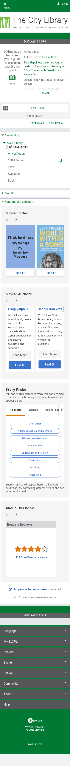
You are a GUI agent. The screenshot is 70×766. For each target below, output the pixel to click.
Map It (9, 193)
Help (7, 704)
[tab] (15, 410)
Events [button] (8, 662)
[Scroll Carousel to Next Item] (16, 219)
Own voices (35, 460)
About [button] (7, 694)
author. (44, 57)
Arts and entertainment (35, 438)
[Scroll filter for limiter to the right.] (61, 410)
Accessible (35, 474)
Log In (64, 3)
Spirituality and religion (35, 452)
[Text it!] (60, 160)
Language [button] (10, 631)
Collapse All (57, 123)
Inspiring (35, 467)
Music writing (35, 445)
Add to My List (34, 115)
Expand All (38, 123)
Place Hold (37, 108)
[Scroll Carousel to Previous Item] (7, 219)
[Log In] (58, 3)
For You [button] (8, 673)
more (46, 93)
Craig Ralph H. (18, 309)
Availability (12, 135)
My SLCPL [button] (11, 641)
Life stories (35, 423)
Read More (20, 355)
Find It (20, 273)
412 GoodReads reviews (31, 557)
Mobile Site (35, 744)
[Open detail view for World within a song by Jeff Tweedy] (51, 246)
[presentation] (51, 246)
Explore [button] (9, 652)
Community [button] (11, 683)
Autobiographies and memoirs (35, 431)
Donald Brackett (50, 309)
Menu (7, 7)
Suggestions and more (19, 202)
